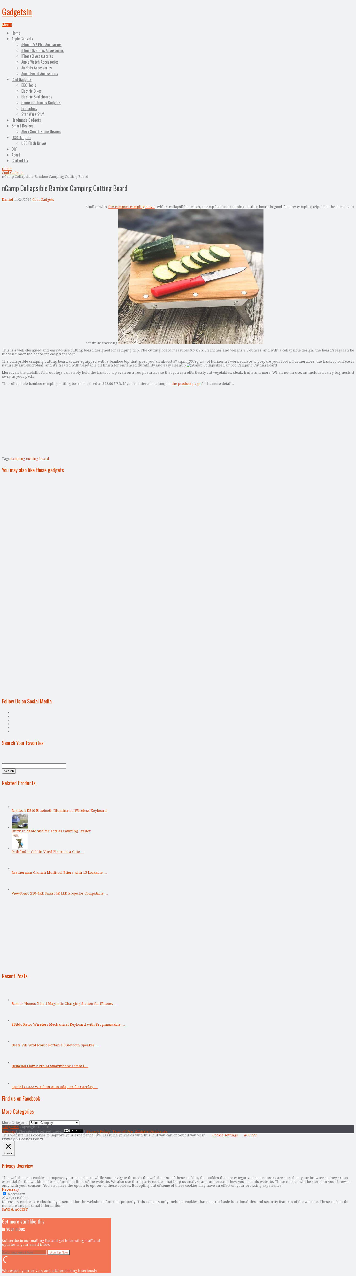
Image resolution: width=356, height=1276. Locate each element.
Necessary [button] (10, 1189)
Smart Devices (22, 126)
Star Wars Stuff (33, 114)
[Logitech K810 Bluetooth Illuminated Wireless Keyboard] (20, 807)
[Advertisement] (42, 239)
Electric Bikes (31, 91)
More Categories (15, 1123)
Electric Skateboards (36, 97)
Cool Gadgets (21, 79)
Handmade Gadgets (26, 120)
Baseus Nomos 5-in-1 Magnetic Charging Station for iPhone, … (64, 1004)
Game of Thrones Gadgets (41, 102)
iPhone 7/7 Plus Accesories (41, 44)
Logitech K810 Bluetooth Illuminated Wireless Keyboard (59, 811)
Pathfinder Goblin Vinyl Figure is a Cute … (48, 852)
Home (16, 33)
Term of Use (122, 1131)
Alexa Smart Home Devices (41, 131)
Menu (7, 25)
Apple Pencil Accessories (39, 73)
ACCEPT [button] (250, 1135)
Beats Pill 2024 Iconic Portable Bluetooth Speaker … (55, 1045)
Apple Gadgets (22, 39)
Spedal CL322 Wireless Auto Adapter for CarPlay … (55, 1087)
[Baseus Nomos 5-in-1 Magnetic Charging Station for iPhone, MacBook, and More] (20, 1000)
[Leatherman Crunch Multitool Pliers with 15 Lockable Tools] (20, 869)
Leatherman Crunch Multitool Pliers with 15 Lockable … (59, 872)
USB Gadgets (21, 137)
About (16, 155)
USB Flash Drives (33, 143)
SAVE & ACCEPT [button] (15, 1209)
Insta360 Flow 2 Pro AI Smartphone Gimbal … (50, 1066)
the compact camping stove (131, 207)
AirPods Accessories (36, 68)
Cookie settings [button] (225, 1135)
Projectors (29, 108)
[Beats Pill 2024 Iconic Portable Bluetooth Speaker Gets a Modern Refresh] (20, 1041)
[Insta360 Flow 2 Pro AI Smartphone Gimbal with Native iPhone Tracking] (20, 1062)
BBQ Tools (28, 85)
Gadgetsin (17, 11)
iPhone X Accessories (37, 56)
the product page (185, 384)
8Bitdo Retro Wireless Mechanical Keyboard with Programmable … (68, 1024)
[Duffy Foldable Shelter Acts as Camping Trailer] (20, 827)
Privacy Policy (98, 1131)
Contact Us (20, 161)
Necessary (16, 1194)
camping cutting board (30, 459)
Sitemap (8, 1131)
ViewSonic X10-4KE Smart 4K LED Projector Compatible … (60, 893)
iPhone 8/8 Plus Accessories (42, 50)
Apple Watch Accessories (40, 62)
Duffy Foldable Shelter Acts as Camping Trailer (51, 831)
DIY (14, 149)
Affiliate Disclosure (151, 1131)
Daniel (7, 199)
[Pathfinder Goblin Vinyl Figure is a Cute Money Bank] (20, 848)
